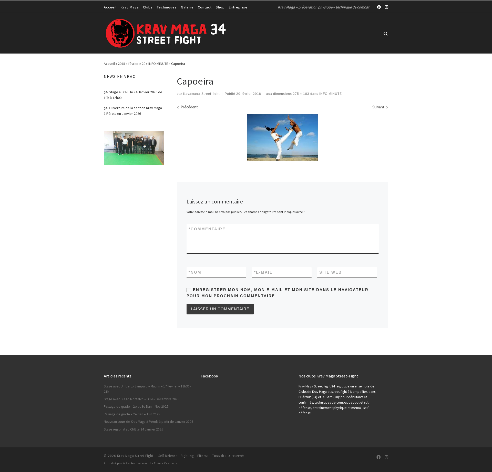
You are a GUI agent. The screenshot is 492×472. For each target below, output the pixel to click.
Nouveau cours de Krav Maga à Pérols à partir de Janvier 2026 (148, 421)
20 (143, 63)
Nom (195, 272)
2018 (121, 63)
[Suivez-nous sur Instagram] (386, 7)
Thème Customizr (166, 463)
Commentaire (207, 229)
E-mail (263, 272)
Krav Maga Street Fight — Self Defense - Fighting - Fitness (162, 456)
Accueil (109, 63)
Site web (330, 272)
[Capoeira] (282, 137)
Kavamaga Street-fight (201, 94)
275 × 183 (300, 94)
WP (125, 463)
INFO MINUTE (158, 63)
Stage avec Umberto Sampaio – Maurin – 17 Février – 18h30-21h (147, 389)
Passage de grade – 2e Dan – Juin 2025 (132, 414)
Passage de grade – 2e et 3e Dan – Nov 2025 (136, 406)
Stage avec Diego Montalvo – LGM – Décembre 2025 (141, 399)
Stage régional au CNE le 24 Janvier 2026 (133, 429)
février (133, 63)
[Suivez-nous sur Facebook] (379, 7)
